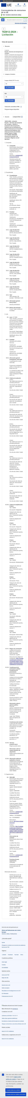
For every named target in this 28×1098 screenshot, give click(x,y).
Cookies (4, 964)
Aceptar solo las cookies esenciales (15, 1094)
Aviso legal (4, 962)
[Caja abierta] (3, 29)
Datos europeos (5, 988)
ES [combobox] (6, 83)
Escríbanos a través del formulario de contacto (13, 1021)
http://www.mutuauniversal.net (16, 822)
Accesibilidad (5, 967)
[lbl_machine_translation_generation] (21, 106)
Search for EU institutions (8, 1031)
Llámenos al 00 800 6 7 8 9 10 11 (10, 1015)
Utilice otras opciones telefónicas (9, 1018)
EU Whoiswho (5, 993)
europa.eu (15, 1008)
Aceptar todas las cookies (13, 1090)
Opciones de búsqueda (21, 23)
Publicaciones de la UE (7, 996)
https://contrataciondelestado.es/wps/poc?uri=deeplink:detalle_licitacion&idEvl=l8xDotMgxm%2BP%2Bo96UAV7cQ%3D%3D (16, 661)
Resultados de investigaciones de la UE (11, 990)
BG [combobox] (6, 96)
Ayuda (3, 942)
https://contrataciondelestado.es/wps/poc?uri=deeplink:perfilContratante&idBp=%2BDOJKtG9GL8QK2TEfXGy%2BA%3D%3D (16, 830)
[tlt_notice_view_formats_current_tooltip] (22, 117)
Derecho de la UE (6, 985)
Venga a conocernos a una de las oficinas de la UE (14, 1023)
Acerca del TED (5, 975)
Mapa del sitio (5, 977)
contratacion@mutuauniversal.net (15, 156)
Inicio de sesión (18, 5)
